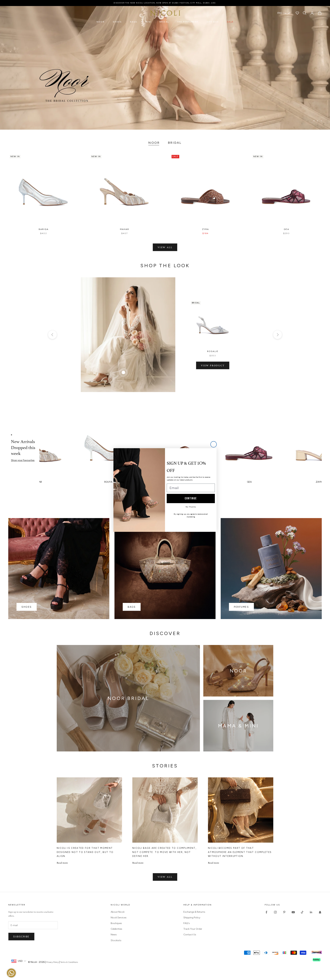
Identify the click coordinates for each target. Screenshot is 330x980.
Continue (191, 498)
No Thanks (191, 507)
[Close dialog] (214, 444)
